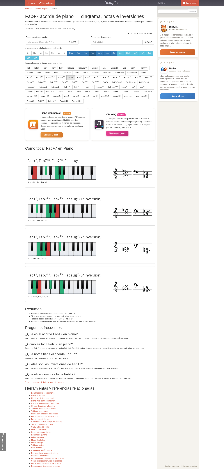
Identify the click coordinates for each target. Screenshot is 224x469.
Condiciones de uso (172, 466)
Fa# (142, 53)
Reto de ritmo (36, 448)
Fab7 (77, 73)
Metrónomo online (38, 429)
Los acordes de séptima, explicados (46, 463)
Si (65, 53)
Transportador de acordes (42, 424)
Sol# (149, 53)
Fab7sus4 (31, 87)
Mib (85, 53)
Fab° (61, 68)
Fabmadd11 (77, 101)
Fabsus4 (94, 68)
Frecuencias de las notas (41, 419)
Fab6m (47, 73)
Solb (100, 53)
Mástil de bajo (37, 443)
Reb (78, 53)
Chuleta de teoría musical (41, 450)
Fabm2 (30, 73)
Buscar (72, 42)
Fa (46, 53)
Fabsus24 (114, 68)
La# (28, 58)
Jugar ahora (177, 96)
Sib (113, 53)
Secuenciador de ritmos (41, 432)
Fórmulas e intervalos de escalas (45, 417)
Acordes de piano (41, 9)
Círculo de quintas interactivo (43, 406)
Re (34, 53)
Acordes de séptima (56, 382)
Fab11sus (128, 96)
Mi (41, 53)
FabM (67, 72)
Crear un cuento (177, 52)
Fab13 (52, 101)
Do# (121, 53)
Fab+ (45, 68)
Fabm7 (127, 77)
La (59, 53)
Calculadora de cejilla (40, 427)
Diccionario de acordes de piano (44, 453)
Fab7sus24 (55, 87)
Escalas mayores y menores (43, 393)
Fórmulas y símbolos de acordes (44, 414)
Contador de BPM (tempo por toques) (46, 422)
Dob (71, 53)
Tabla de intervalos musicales (43, 409)
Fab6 (39, 73)
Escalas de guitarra (39, 435)
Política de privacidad (189, 466)
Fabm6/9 (30, 101)
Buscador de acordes (40, 456)
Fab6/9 (57, 73)
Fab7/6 (105, 82)
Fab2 (124, 68)
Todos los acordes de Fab (35, 382)
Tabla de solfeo (37, 445)
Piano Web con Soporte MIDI (43, 401)
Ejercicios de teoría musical (42, 398)
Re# (128, 53)
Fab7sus (113, 87)
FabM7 (116, 77)
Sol (52, 53)
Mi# (135, 53)
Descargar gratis (52, 135)
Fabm (36, 68)
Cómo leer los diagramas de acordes (46, 461)
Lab (107, 53)
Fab (92, 53)
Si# (35, 58)
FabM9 (56, 96)
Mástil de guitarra (38, 437)
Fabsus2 (70, 68)
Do (28, 53)
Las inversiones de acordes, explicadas (47, 458)
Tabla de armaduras (39, 411)
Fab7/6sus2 (117, 82)
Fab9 (41, 101)
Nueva (32, 3)
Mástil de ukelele (38, 440)
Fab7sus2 (43, 87)
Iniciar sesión (191, 3)
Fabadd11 (64, 101)
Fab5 (103, 68)
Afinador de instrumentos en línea (45, 403)
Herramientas (47, 3)
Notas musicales (38, 395)
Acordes (28, 9)
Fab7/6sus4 (130, 82)
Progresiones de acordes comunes (45, 466)
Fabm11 (32, 96)
